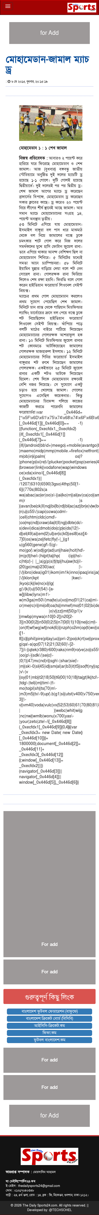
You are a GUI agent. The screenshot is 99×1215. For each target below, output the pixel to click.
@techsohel (60, 1210)
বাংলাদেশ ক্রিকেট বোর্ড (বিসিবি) (49, 1018)
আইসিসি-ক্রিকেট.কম (49, 1025)
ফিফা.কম (49, 1032)
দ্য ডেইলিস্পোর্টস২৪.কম (20, 1181)
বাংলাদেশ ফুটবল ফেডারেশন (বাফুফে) (50, 1011)
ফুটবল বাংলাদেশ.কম (49, 1040)
